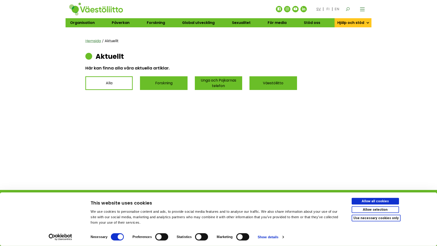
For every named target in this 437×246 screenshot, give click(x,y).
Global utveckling (198, 22)
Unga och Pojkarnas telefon (218, 83)
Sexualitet (241, 22)
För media (277, 22)
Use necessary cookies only (376, 218)
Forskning (156, 22)
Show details (268, 237)
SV (318, 9)
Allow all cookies (375, 201)
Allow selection (375, 210)
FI (327, 9)
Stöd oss (312, 22)
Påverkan (121, 22)
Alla (109, 83)
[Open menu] (362, 9)
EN (337, 9)
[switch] (161, 237)
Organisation (82, 22)
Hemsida (93, 41)
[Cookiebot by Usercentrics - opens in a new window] (60, 237)
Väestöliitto (273, 83)
